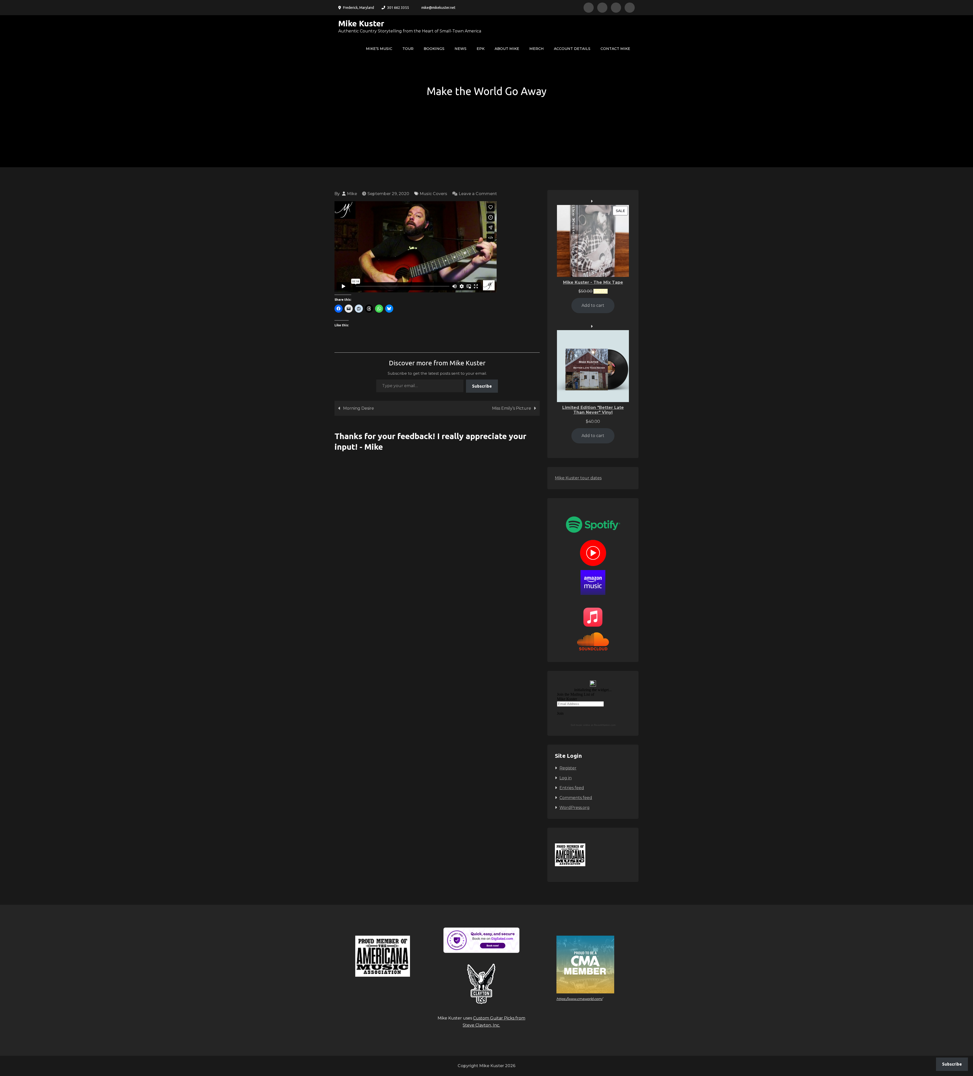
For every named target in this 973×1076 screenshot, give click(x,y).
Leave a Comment (478, 193)
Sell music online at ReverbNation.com (593, 725)
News (460, 48)
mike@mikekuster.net (438, 8)
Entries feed (571, 787)
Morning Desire (358, 408)
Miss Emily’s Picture (511, 408)
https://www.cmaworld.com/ (579, 999)
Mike (352, 193)
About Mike (507, 48)
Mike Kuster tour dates (578, 478)
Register (567, 768)
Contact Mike (615, 48)
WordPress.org (574, 807)
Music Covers (433, 193)
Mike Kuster (361, 23)
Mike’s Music (379, 48)
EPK (480, 48)
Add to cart (593, 305)
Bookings (434, 48)
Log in (565, 778)
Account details (572, 48)
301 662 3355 (398, 8)
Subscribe (482, 386)
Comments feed (575, 797)
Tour (408, 48)
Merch (536, 48)
